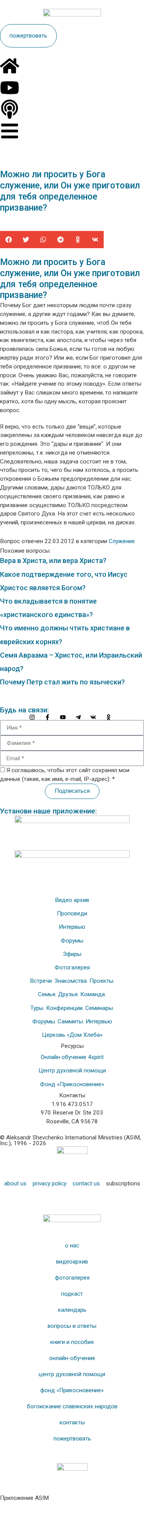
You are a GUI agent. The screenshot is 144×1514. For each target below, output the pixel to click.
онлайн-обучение (72, 1358)
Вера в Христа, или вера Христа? (53, 560)
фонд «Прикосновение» (72, 1390)
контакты (72, 1422)
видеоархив (72, 1261)
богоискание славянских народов (72, 1406)
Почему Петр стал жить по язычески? (62, 682)
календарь (72, 1309)
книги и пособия (72, 1342)
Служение (122, 541)
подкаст (72, 1293)
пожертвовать (72, 1438)
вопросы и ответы (72, 1325)
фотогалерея (72, 1277)
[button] (8, 239)
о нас (72, 1245)
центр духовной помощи (72, 1374)
